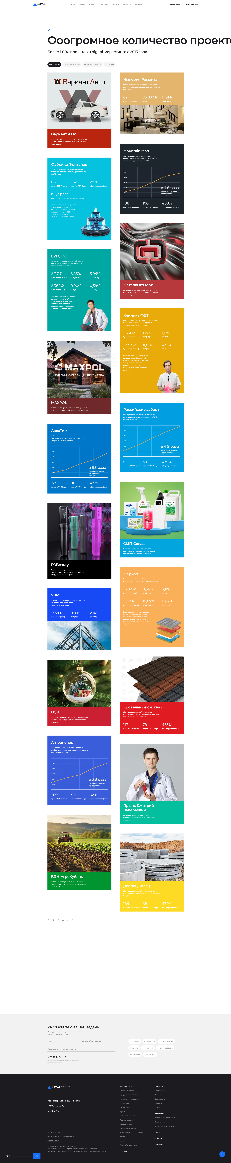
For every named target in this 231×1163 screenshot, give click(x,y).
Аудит (122, 1112)
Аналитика (135, 1054)
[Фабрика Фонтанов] (79, 199)
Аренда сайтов (126, 1124)
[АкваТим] (79, 459)
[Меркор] (152, 607)
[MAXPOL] (79, 377)
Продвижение (166, 1041)
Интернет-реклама (128, 1116)
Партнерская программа (164, 1118)
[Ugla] (79, 693)
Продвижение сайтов (129, 1095)
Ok (36, 1156)
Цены (122, 1141)
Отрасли (92, 4)
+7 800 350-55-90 (174, 4)
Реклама (110, 64)
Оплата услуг (53, 1141)
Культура (158, 1103)
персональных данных (54, 1062)
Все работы (54, 64)
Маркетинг (148, 1048)
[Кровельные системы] (152, 695)
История (157, 1095)
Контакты (138, 4)
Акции (122, 1137)
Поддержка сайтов (128, 1128)
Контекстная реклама (129, 1099)
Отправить (54, 1056)
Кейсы (82, 4)
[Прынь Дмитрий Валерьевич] (152, 784)
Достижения (159, 1099)
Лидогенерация (165, 1048)
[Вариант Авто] (79, 110)
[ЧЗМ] (79, 619)
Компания (127, 4)
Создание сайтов (72, 64)
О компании (159, 1091)
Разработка (149, 1041)
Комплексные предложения (131, 1133)
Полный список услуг (129, 1145)
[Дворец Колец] (152, 872)
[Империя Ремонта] (152, 103)
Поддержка (150, 1054)
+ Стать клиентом (191, 4)
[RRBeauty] (79, 541)
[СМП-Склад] (152, 519)
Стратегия (135, 1041)
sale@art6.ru (53, 1111)
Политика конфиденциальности (60, 1136)
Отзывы (116, 4)
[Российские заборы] (152, 437)
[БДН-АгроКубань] (79, 852)
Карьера (157, 1107)
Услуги (72, 4)
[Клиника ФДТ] (152, 350)
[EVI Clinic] (79, 290)
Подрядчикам (160, 1122)
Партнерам (104, 4)
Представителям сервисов (165, 1126)
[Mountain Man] (152, 179)
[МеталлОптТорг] (152, 261)
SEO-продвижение (92, 64)
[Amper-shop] (79, 770)
